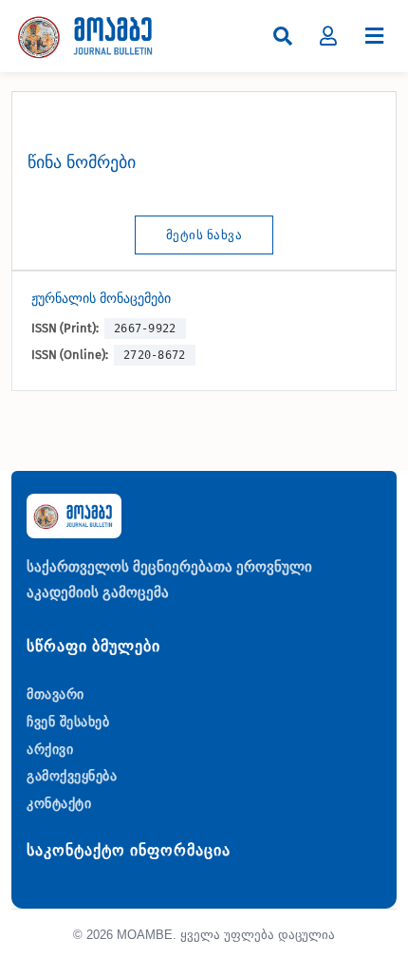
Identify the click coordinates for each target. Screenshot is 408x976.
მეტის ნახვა (204, 235)
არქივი (50, 749)
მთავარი (55, 694)
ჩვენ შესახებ (68, 721)
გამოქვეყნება (72, 775)
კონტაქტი (59, 803)
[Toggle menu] (374, 36)
